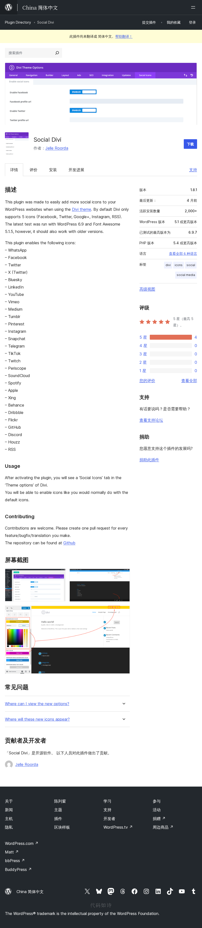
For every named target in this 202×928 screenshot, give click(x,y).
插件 (58, 818)
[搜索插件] (57, 53)
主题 (58, 809)
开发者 (109, 818)
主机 (9, 818)
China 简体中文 (30, 891)
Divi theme (81, 209)
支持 (193, 169)
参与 (157, 801)
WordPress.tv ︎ (118, 827)
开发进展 (76, 169)
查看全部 (189, 380)
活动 (157, 809)
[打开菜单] (194, 7)
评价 (33, 169)
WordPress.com (21, 843)
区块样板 (62, 827)
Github (69, 542)
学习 (107, 801)
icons (179, 265)
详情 (14, 169)
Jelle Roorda (56, 148)
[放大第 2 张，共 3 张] (123, 575)
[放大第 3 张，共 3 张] (123, 612)
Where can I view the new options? (37, 703)
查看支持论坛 (151, 420)
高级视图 (147, 289)
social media (186, 275)
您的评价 (147, 380)
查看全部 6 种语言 (183, 254)
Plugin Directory (18, 22)
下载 (190, 144)
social (190, 265)
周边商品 (163, 827)
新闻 (9, 809)
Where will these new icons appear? (37, 719)
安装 (53, 169)
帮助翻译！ (124, 36)
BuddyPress (18, 869)
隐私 (9, 827)
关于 (9, 801)
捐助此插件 (149, 459)
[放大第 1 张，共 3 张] (58, 575)
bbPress (15, 860)
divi (168, 265)
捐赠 (159, 818)
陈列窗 (60, 801)
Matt (12, 852)
